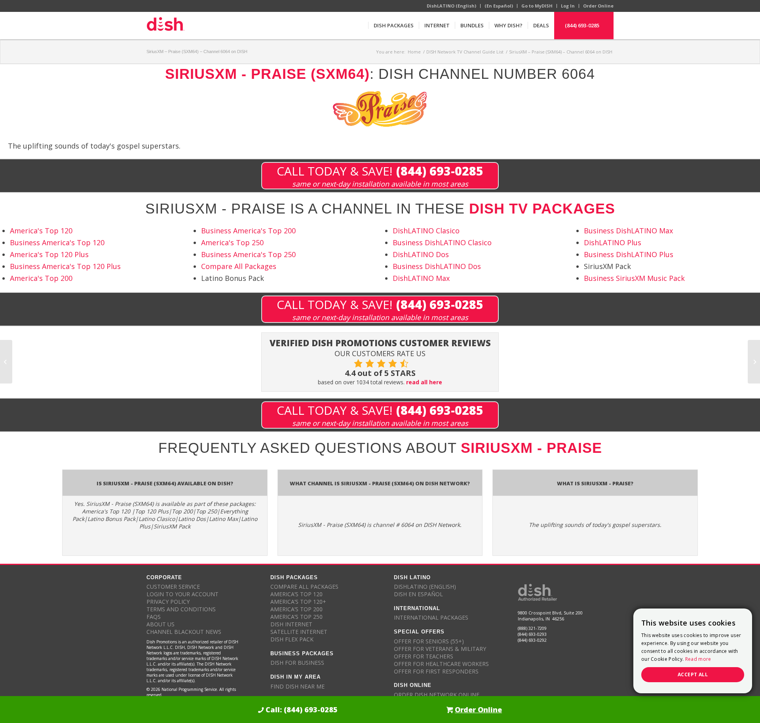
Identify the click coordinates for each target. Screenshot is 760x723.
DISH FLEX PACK (292, 639)
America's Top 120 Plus (49, 254)
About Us (160, 624)
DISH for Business (297, 662)
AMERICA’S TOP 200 (296, 609)
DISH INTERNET (291, 624)
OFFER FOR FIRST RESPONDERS (436, 671)
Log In (568, 6)
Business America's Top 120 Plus (65, 266)
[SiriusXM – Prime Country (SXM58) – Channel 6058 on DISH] (754, 361)
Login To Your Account (182, 594)
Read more (698, 659)
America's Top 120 (41, 230)
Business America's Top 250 (248, 254)
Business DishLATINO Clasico (442, 242)
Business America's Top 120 (57, 242)
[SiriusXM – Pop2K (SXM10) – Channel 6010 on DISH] (6, 361)
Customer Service (173, 586)
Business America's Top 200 (248, 230)
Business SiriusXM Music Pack (634, 278)
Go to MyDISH (537, 6)
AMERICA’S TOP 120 (296, 594)
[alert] (692, 651)
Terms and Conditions (181, 609)
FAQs (153, 616)
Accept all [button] (693, 674)
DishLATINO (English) (451, 6)
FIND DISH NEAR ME (297, 686)
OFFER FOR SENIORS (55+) (429, 641)
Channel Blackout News (183, 631)
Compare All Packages (238, 266)
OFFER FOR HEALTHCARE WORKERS (441, 664)
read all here (424, 382)
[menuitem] (393, 25)
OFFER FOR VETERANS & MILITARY (440, 648)
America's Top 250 (232, 242)
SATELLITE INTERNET (298, 631)
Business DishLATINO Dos (437, 266)
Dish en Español (418, 594)
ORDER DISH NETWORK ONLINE (436, 694)
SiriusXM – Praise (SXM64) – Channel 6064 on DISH (196, 51)
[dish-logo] (165, 25)
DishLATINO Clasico (426, 230)
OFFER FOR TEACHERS (423, 656)
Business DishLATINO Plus (628, 254)
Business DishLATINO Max (628, 230)
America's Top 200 (41, 278)
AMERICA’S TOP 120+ (298, 601)
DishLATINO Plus (612, 242)
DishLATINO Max (421, 278)
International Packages (431, 617)
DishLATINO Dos (421, 254)
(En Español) (498, 6)
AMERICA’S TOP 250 (296, 616)
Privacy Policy (168, 601)
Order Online (598, 6)
